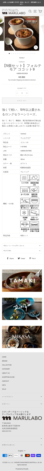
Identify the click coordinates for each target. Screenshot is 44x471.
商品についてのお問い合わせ (14, 245)
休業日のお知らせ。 (9, 445)
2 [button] (11, 53)
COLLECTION (6, 365)
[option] (22, 3)
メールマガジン (7, 396)
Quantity (22, 88)
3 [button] (13, 53)
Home (21, 58)
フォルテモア (25, 138)
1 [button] (9, 53)
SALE (4, 389)
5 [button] (17, 53)
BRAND (4, 361)
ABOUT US (6, 373)
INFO (4, 385)
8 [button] (23, 53)
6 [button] (19, 53)
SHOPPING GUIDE (8, 377)
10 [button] (27, 53)
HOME (4, 357)
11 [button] (29, 53)
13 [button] (33, 53)
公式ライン (6, 404)
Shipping (19, 80)
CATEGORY (6, 369)
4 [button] (15, 53)
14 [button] (35, 53)
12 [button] (31, 53)
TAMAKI (22, 62)
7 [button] (21, 53)
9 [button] (25, 53)
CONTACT (5, 381)
